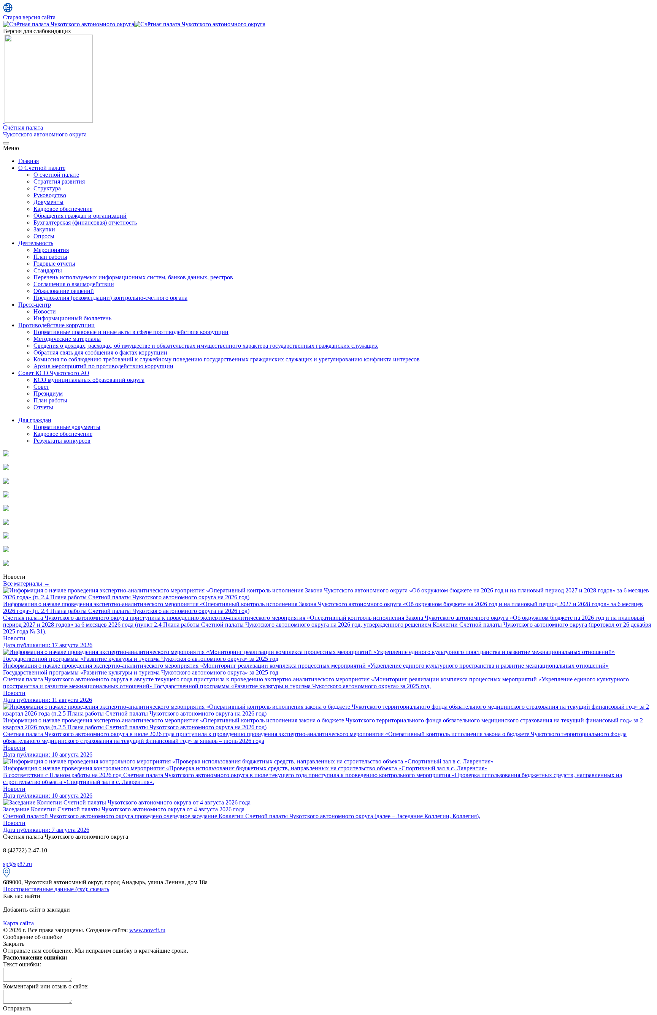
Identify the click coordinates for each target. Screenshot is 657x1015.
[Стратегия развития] (6, 454)
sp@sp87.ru (17, 864)
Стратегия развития (59, 181)
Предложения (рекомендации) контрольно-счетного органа (110, 298)
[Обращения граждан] (6, 481)
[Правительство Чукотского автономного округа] (6, 522)
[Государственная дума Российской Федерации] (6, 550)
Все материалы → (26, 583)
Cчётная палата (45, 131)
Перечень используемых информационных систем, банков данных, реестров (133, 277)
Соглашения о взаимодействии (73, 284)
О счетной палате (56, 174)
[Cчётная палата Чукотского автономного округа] (68, 24)
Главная (28, 161)
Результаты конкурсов (61, 440)
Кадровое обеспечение (62, 209)
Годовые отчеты (54, 263)
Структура (47, 188)
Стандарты (47, 270)
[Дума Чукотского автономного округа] (6, 509)
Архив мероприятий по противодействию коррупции (103, 366)
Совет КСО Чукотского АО (53, 373)
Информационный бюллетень (72, 318)
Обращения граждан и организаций (80, 215)
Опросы (43, 236)
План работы (50, 256)
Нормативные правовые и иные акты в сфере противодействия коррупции (131, 332)
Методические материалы (67, 339)
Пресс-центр (34, 304)
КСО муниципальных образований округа (88, 380)
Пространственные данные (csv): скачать (56, 889)
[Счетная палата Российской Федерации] (6, 536)
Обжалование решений (63, 291)
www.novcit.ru (147, 930)
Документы (48, 202)
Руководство (49, 195)
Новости (44, 311)
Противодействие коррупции (56, 325)
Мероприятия (51, 250)
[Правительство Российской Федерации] (6, 564)
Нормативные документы (66, 427)
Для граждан (34, 420)
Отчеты (43, 407)
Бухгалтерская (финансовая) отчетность (85, 222)
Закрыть (13, 944)
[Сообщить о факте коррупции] (6, 495)
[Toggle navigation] (6, 143)
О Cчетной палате (41, 168)
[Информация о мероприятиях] (6, 468)
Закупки (44, 229)
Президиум (48, 393)
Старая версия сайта (29, 17)
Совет (41, 386)
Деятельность (35, 243)
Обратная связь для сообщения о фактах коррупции (100, 352)
